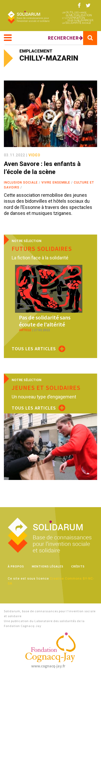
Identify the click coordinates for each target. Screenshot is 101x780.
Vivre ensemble (55, 182)
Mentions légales (47, 566)
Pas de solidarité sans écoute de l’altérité (44, 321)
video (34, 155)
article (25, 330)
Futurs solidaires (42, 249)
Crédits (78, 566)
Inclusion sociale (21, 182)
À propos (16, 566)
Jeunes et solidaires (46, 388)
